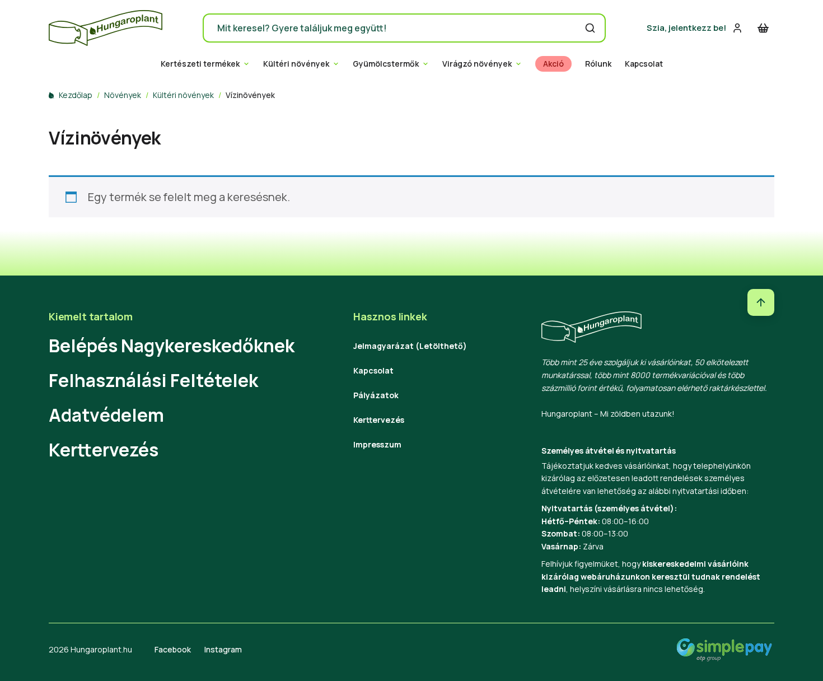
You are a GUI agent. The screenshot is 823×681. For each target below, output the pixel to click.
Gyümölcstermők (386, 64)
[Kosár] (763, 28)
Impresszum (377, 444)
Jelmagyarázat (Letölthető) (410, 345)
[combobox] (404, 28)
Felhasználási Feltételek (153, 380)
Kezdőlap (75, 95)
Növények (122, 95)
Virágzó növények (477, 64)
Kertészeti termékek (200, 64)
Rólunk (598, 64)
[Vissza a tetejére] (760, 302)
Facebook (173, 649)
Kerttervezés (103, 449)
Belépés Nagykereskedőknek (171, 345)
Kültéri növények (296, 64)
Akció (553, 64)
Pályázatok (376, 395)
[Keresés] (590, 28)
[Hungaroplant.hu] (105, 28)
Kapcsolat (644, 64)
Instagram (223, 649)
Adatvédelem (106, 415)
